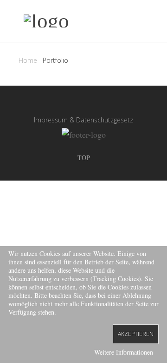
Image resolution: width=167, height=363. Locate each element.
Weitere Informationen (123, 352)
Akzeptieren (136, 334)
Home (28, 60)
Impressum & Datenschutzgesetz (83, 119)
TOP (83, 157)
